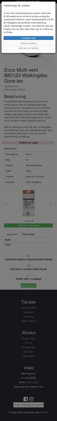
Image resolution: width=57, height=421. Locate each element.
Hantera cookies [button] (28, 43)
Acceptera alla (28, 38)
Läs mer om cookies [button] (28, 48)
